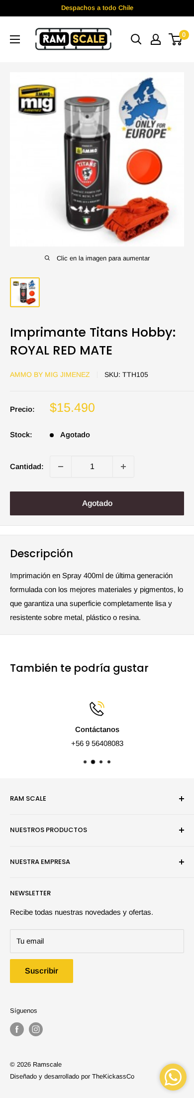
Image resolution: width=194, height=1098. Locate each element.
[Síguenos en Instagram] (36, 1029)
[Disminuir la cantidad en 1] (60, 466)
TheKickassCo (113, 1076)
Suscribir (41, 971)
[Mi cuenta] (156, 39)
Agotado (97, 503)
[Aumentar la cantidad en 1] (123, 466)
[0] (176, 39)
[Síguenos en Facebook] (17, 1029)
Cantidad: (27, 466)
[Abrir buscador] (136, 39)
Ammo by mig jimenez (50, 374)
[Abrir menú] (15, 39)
